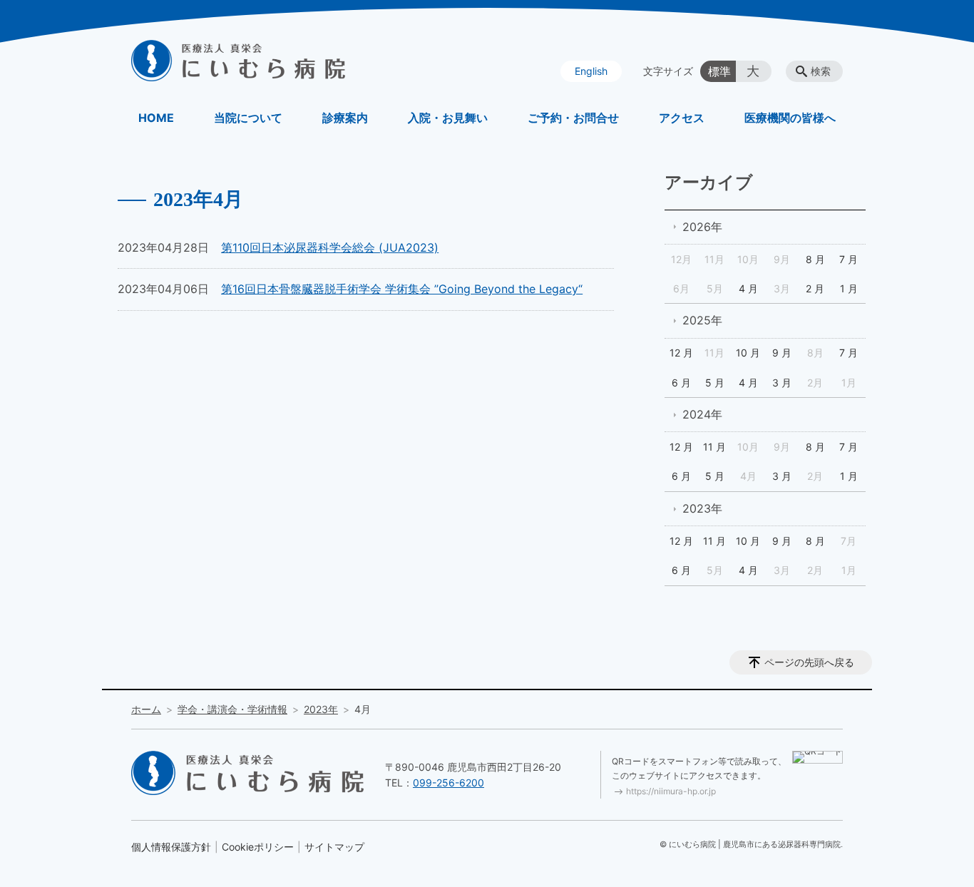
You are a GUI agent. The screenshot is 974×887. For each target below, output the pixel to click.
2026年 (702, 227)
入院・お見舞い (448, 118)
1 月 (849, 288)
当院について (248, 118)
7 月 (848, 259)
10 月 (748, 353)
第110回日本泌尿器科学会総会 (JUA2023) (330, 247)
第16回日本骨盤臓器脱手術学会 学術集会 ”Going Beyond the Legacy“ (402, 289)
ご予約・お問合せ (573, 118)
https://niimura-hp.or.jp (671, 791)
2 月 (815, 288)
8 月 (815, 259)
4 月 (748, 288)
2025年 (702, 320)
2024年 (702, 414)
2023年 (702, 508)
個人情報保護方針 (171, 847)
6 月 (681, 382)
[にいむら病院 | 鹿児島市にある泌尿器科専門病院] (238, 61)
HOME (156, 118)
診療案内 (345, 118)
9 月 (781, 353)
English (591, 71)
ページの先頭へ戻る (809, 662)
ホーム (146, 709)
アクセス (681, 118)
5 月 (714, 382)
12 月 (681, 353)
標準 (719, 71)
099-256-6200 (448, 782)
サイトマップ (334, 847)
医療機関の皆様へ (790, 118)
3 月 (781, 382)
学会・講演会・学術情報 (232, 709)
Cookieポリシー (258, 847)
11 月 (714, 447)
